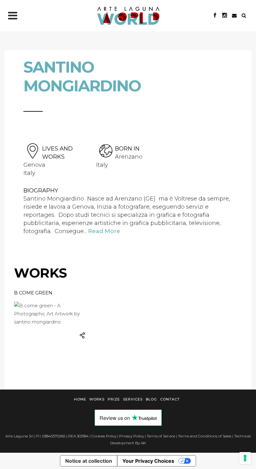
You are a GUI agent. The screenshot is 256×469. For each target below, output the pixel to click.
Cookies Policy (103, 436)
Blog (151, 399)
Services (133, 399)
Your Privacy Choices (148, 461)
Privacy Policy (131, 436)
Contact (170, 399)
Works (97, 399)
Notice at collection (88, 461)
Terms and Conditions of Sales (204, 436)
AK (143, 443)
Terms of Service (161, 436)
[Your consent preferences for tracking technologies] (245, 458)
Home (80, 399)
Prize (114, 399)
